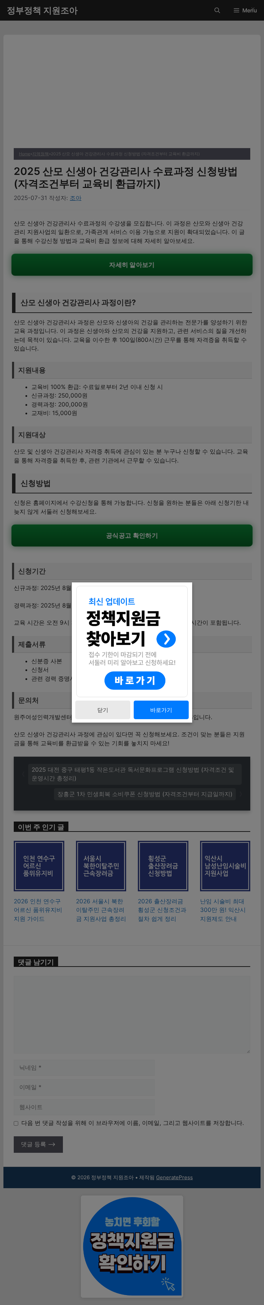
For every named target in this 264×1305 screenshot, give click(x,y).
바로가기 (161, 709)
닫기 (102, 709)
